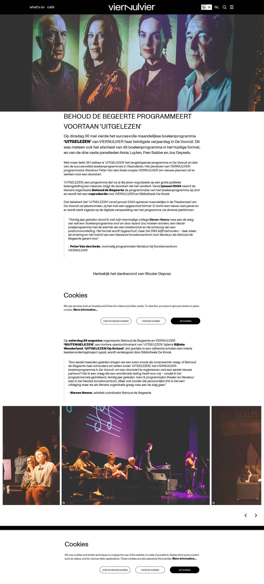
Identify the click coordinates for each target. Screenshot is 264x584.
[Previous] (245, 515)
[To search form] (224, 7)
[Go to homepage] (132, 7)
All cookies (185, 321)
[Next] (256, 515)
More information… (85, 310)
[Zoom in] (64, 503)
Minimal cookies (151, 321)
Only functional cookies (116, 321)
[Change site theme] (206, 7)
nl (217, 7)
